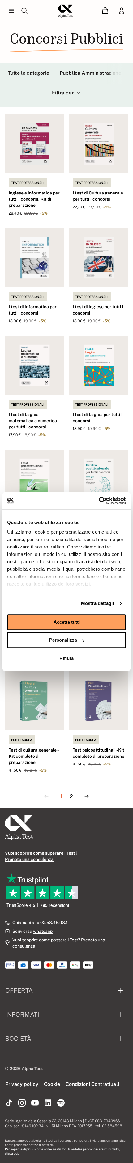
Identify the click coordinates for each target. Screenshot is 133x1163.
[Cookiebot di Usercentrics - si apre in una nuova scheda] (99, 501)
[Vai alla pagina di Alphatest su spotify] (60, 1103)
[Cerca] (24, 11)
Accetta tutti (67, 622)
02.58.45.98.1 (54, 922)
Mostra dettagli (97, 603)
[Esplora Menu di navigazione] (11, 11)
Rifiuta (66, 658)
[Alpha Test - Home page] (65, 11)
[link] (121, 11)
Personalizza (63, 640)
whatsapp (43, 931)
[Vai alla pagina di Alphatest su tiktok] (8, 1103)
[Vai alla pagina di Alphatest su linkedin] (47, 1103)
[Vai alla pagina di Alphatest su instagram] (21, 1103)
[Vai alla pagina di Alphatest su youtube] (34, 1103)
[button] (105, 11)
